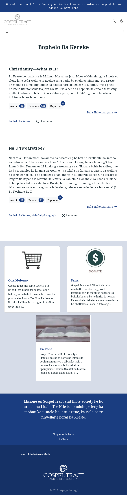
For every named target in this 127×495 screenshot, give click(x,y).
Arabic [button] (16, 106)
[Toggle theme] (122, 21)
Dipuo (56, 105)
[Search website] (114, 21)
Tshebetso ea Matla (39, 454)
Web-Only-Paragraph (44, 215)
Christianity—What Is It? (33, 69)
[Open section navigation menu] (123, 31)
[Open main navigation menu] (7, 31)
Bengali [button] (35, 200)
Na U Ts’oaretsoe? (27, 148)
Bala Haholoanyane (100, 112)
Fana (75, 280)
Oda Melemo (18, 280)
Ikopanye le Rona (63, 434)
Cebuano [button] (36, 106)
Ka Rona (46, 349)
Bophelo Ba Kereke (19, 121)
